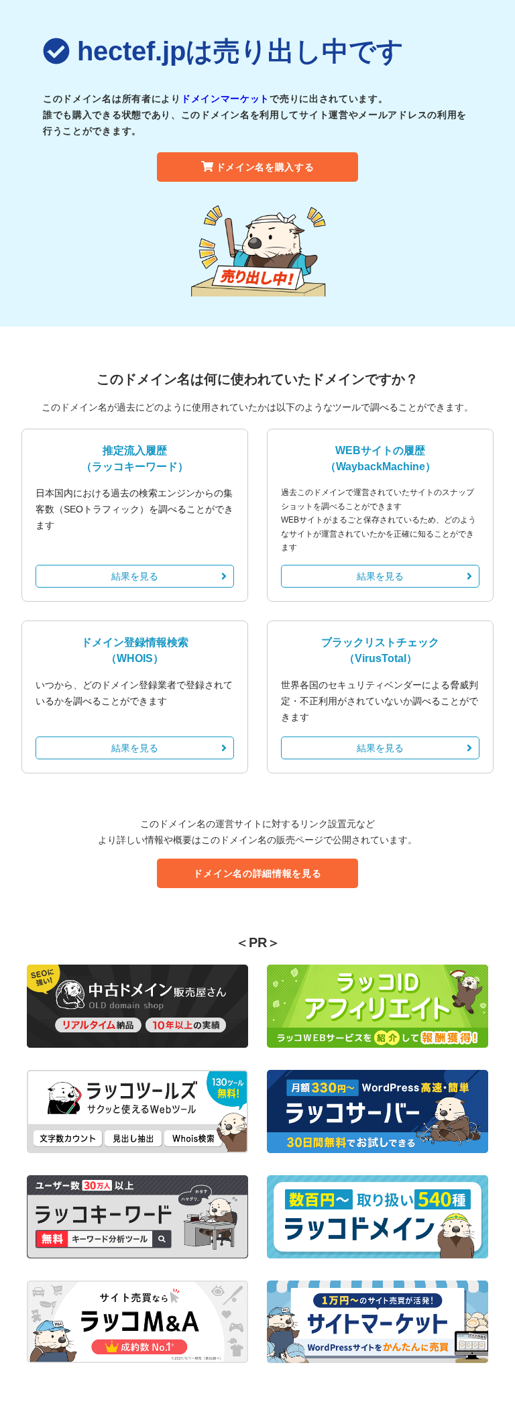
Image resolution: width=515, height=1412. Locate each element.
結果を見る (134, 576)
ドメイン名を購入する (265, 167)
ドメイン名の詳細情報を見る (257, 873)
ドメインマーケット (225, 98)
